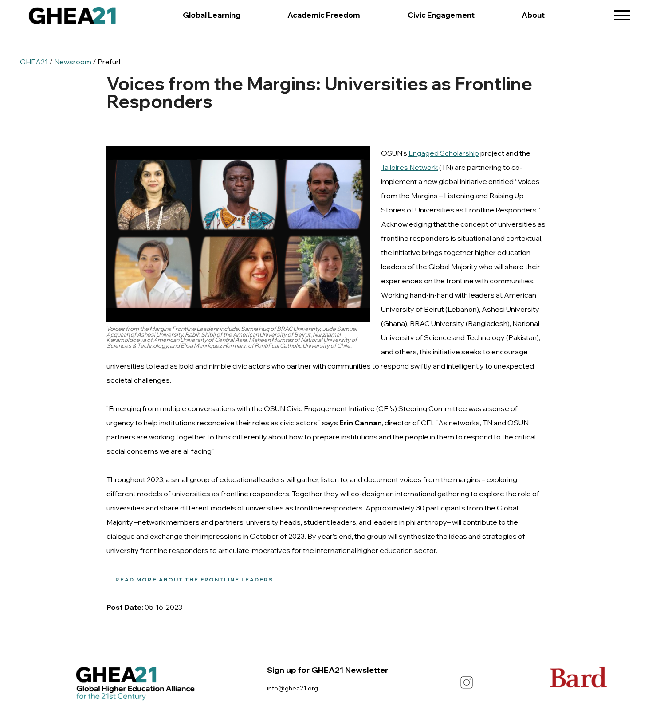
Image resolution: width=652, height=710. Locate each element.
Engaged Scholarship (443, 153)
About (533, 15)
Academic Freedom (323, 15)
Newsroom (72, 61)
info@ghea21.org (292, 688)
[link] (72, 18)
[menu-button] (622, 12)
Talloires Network (409, 167)
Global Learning (211, 15)
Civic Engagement (441, 15)
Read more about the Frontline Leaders (194, 579)
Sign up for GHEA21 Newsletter (327, 670)
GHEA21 (34, 61)
